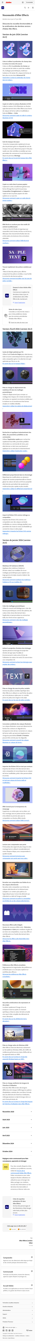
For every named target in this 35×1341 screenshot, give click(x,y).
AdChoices (12, 1338)
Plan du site (5, 1338)
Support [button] (5, 1314)
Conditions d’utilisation (20, 1335)
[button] (22, 2)
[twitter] (9, 1330)
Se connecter (29, 2)
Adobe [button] (4, 1318)
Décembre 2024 (8, 1143)
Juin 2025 (6, 1128)
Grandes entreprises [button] (8, 1306)
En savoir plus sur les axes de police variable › (16, 700)
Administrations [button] (7, 1310)
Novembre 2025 (8, 1112)
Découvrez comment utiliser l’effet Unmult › (16, 820)
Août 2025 (6, 1120)
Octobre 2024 (7, 1151)
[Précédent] (10, 1243)
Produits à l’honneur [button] (8, 1322)
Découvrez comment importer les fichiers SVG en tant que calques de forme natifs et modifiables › (17, 780)
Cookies (27, 1335)
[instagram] (6, 1330)
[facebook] (3, 1330)
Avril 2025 (6, 1135)
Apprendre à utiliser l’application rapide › (15, 451)
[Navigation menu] (2, 2)
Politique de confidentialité (8, 1335)
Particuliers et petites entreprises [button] (11, 1302)
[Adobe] (8, 2)
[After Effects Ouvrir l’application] (33, 8)
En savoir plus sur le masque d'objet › (14, 364)
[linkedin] (12, 1330)
